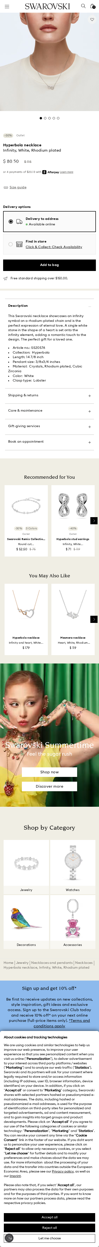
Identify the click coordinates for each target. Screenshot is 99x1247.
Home (8, 963)
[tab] (41, 118)
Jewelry (22, 963)
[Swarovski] (47, 6)
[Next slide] (94, 520)
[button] (54, 247)
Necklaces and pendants (52, 963)
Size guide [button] (18, 187)
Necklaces (84, 963)
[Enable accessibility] (9, 1238)
